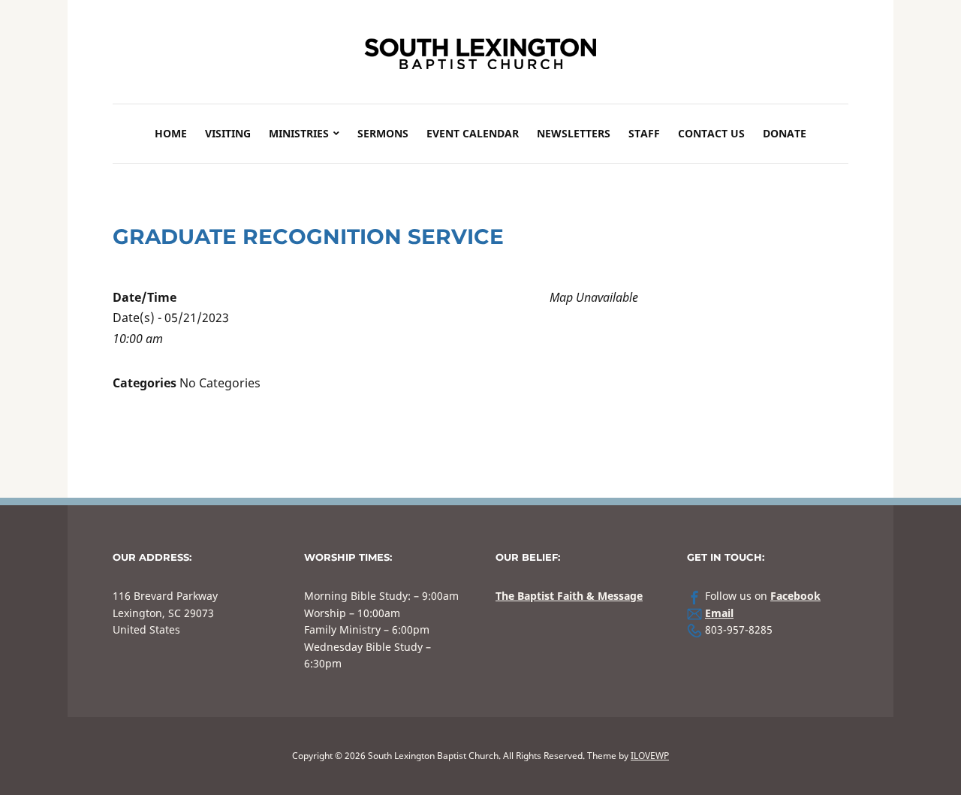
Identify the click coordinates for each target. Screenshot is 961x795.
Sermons (382, 133)
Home (171, 133)
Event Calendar (472, 133)
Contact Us (711, 133)
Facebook (795, 596)
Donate (784, 133)
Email (719, 613)
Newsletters (573, 133)
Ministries (299, 133)
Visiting (228, 133)
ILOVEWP (650, 755)
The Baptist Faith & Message (569, 596)
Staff (644, 133)
